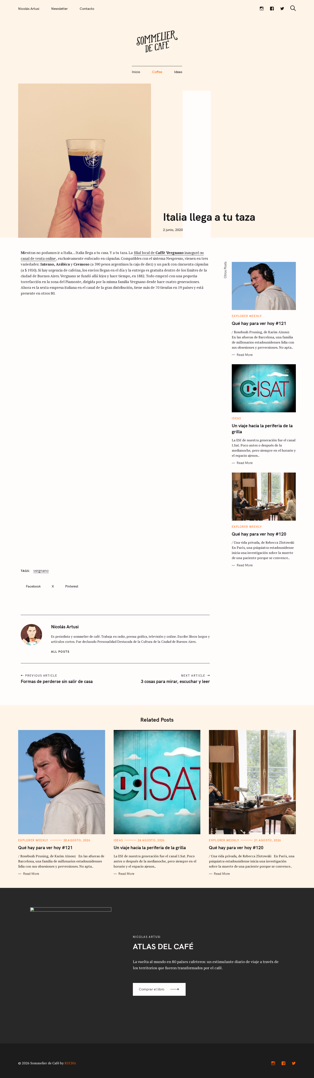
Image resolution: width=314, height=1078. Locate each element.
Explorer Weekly (247, 316)
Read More (245, 355)
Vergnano (41, 570)
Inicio (136, 72)
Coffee (157, 72)
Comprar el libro (151, 989)
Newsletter (59, 8)
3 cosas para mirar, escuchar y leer (175, 681)
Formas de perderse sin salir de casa (57, 681)
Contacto (87, 8)
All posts (60, 652)
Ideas (178, 72)
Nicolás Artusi (28, 8)
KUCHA (70, 1063)
